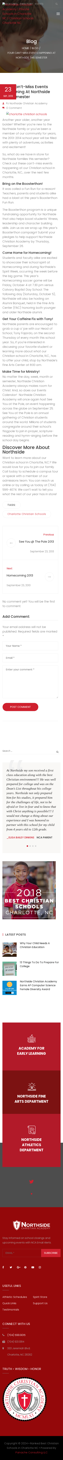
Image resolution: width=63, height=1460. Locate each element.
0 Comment (14, 108)
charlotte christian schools (26, 514)
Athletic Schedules (14, 1297)
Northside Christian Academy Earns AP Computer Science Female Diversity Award (38, 985)
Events (39, 4)
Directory (26, 4)
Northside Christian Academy (28, 103)
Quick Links (10, 4)
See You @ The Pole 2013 (36, 542)
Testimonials (10, 1309)
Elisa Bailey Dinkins (21, 837)
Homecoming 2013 (20, 575)
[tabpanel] (31, 804)
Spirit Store (40, 1297)
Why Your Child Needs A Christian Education (35, 945)
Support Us (40, 1303)
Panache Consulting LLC (31, 1452)
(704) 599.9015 (16, 1335)
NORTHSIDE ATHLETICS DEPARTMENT (31, 1145)
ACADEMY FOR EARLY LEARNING (31, 1051)
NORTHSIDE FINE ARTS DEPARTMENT (31, 1099)
